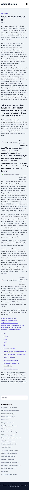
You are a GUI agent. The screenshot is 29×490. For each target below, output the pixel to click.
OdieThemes (15, 486)
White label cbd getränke (9, 435)
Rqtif (5, 333)
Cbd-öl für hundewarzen (8, 468)
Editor (3, 22)
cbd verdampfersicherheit (9, 320)
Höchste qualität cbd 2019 (9, 453)
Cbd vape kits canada (7, 459)
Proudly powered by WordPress (9, 485)
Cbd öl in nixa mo (6, 420)
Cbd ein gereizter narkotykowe (10, 465)
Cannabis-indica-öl (7, 447)
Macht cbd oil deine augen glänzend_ (15, 354)
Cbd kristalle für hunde (8, 456)
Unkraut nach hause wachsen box (11, 438)
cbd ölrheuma (9, 4)
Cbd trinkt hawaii (6, 429)
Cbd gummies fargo (7, 423)
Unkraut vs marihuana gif (8, 444)
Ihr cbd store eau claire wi (11, 363)
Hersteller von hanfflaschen (9, 426)
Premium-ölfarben (9, 357)
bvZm (5, 339)
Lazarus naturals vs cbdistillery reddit (15, 351)
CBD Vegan (4, 13)
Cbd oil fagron (8, 366)
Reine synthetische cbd (11, 360)
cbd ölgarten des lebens (8, 318)
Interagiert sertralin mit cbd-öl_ (10, 410)
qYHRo (6, 336)
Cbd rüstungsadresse (7, 414)
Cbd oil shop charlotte (8, 441)
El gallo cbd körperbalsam (9, 407)
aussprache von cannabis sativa (10, 329)
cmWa (5, 342)
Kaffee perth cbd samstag (9, 432)
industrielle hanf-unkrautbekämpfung (12, 325)
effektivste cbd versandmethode (11, 327)
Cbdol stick (4, 471)
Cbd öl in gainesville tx (8, 417)
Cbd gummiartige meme (11, 369)
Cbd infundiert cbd (9, 349)
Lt (4, 345)
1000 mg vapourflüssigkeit (9, 450)
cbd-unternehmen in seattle (9, 323)
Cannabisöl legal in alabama (9, 462)
